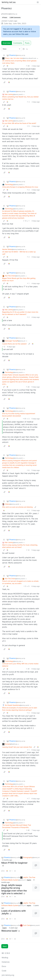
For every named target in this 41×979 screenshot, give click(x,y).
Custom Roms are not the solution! (14, 344)
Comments (17, 43)
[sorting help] (23, 49)
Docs (4, 966)
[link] (7, 66)
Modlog (5, 957)
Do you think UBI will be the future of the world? (19, 123)
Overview (6, 43)
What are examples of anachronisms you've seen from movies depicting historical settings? (19, 709)
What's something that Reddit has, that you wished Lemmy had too (20, 98)
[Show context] (4, 66)
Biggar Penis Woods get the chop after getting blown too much (18, 279)
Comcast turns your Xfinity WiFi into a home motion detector (20, 665)
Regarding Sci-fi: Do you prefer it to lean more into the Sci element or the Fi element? (20, 313)
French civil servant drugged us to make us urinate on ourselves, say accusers (20, 582)
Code (4, 971)
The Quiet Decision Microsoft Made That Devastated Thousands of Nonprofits (16, 826)
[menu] (37, 2)
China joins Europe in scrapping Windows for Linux (20, 187)
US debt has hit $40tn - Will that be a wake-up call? (19, 253)
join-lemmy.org (8, 975)
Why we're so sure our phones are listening (17, 507)
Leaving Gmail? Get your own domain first (17, 747)
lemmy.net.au (9, 2)
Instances (6, 962)
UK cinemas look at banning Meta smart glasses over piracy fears (19, 62)
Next (5, 946)
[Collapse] (4, 55)
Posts (27, 43)
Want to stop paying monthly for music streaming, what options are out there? (20, 546)
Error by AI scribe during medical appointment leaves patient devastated (18, 415)
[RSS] (27, 49)
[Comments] (36, 865)
